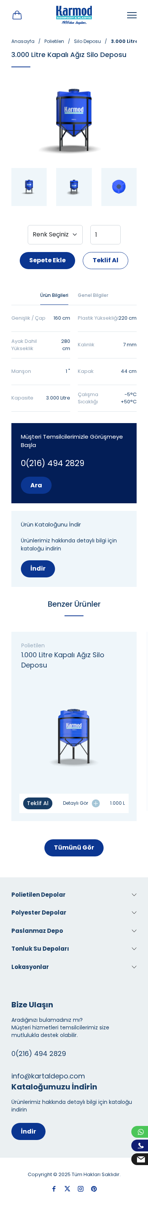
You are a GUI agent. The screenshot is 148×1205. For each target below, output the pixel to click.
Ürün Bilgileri (54, 295)
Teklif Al (105, 260)
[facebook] (54, 1189)
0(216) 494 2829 (52, 463)
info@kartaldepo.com (48, 1076)
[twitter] (67, 1189)
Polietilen (54, 41)
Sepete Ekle (47, 260)
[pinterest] (94, 1189)
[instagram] (80, 1189)
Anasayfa (23, 41)
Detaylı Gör (75, 803)
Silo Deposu (87, 41)
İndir (38, 568)
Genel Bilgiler (93, 295)
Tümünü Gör (74, 847)
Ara (36, 485)
